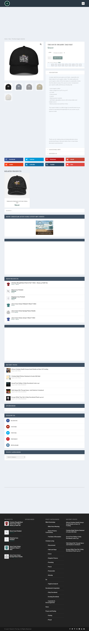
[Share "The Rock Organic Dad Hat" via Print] (80, 65)
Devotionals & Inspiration (53, 588)
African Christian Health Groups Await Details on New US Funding (29, 369)
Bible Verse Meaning (53, 526)
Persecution (51, 571)
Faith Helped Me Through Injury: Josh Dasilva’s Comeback (27, 390)
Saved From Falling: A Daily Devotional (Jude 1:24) (25, 383)
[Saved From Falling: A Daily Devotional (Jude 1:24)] (8, 384)
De (46, 579)
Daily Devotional (22, 384)
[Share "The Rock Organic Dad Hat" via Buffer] (70, 65)
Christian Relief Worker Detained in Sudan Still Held (25, 376)
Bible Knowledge (50, 522)
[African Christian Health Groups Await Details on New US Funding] (8, 370)
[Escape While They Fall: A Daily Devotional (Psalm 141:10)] (8, 398)
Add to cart (57, 58)
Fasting (50, 615)
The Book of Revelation (54, 536)
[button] (40, 44)
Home (5, 39)
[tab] (65, 73)
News (19, 370)
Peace (50, 566)
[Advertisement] (44, 22)
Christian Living (50, 541)
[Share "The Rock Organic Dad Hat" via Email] (77, 65)
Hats (10, 39)
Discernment (51, 545)
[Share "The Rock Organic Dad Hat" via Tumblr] (59, 65)
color (50, 52)
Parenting (51, 562)
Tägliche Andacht (53, 584)
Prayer (50, 619)
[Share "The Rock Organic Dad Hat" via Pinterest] (63, 65)
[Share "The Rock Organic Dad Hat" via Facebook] (52, 65)
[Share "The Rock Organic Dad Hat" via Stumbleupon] (73, 65)
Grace (49, 554)
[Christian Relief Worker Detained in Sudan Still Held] (8, 377)
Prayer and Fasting (51, 611)
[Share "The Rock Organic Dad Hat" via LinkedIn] (66, 65)
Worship (50, 575)
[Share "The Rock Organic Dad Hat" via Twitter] (56, 65)
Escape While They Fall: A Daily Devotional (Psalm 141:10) (27, 397)
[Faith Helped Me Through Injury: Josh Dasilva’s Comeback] (8, 391)
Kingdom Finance (53, 558)
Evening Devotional (53, 596)
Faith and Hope (52, 549)
